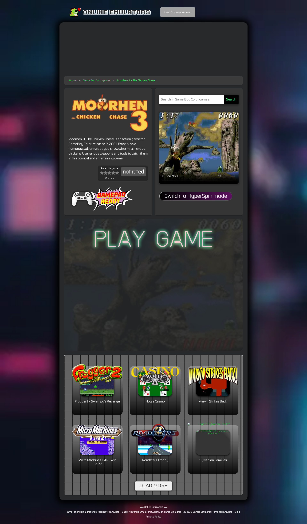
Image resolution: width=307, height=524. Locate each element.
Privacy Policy (153, 517)
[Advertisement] (153, 52)
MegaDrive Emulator (109, 512)
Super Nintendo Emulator (136, 512)
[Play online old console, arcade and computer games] (105, 12)
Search (231, 99)
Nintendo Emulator (223, 512)
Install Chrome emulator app (177, 12)
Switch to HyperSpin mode (195, 196)
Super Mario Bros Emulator (166, 512)
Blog (237, 512)
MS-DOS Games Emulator (197, 512)
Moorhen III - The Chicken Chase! (136, 80)
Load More (153, 485)
